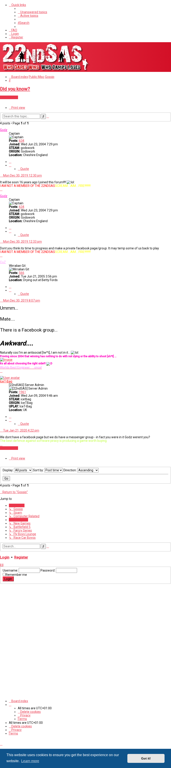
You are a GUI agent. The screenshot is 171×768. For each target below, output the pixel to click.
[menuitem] (32, 12)
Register (21, 557)
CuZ (3, 262)
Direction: (70, 470)
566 (21, 273)
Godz (3, 130)
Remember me (16, 574)
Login (4, 557)
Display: (8, 470)
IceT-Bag (6, 381)
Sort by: (38, 470)
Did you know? (15, 89)
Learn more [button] (30, 761)
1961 (22, 392)
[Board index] (45, 70)
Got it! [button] (146, 758)
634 (21, 140)
